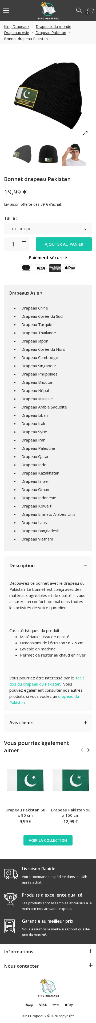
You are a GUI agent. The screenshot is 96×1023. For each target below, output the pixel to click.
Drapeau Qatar (35, 456)
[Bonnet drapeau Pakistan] (22, 154)
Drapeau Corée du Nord (43, 349)
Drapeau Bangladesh (40, 530)
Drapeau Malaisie (37, 398)
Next (88, 750)
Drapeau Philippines (39, 374)
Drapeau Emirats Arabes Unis (48, 514)
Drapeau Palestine (38, 448)
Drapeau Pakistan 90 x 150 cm (71, 812)
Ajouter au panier (64, 244)
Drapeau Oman (35, 489)
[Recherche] (79, 10)
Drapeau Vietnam (37, 539)
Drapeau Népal (35, 390)
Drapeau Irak (33, 423)
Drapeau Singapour (38, 365)
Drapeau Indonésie (38, 497)
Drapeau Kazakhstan (40, 473)
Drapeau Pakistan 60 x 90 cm (25, 812)
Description (22, 565)
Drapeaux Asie (16, 32)
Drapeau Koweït (36, 506)
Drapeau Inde (33, 464)
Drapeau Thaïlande (38, 332)
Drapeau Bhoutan (37, 382)
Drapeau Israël (35, 481)
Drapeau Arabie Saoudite (44, 407)
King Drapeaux (16, 26)
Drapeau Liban (34, 415)
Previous (81, 750)
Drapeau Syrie (34, 431)
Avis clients (21, 722)
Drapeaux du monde (53, 26)
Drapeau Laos (34, 522)
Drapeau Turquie (36, 324)
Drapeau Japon (34, 341)
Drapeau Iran (33, 440)
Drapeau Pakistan (50, 32)
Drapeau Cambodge (39, 357)
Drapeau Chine (34, 308)
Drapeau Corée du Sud (42, 316)
